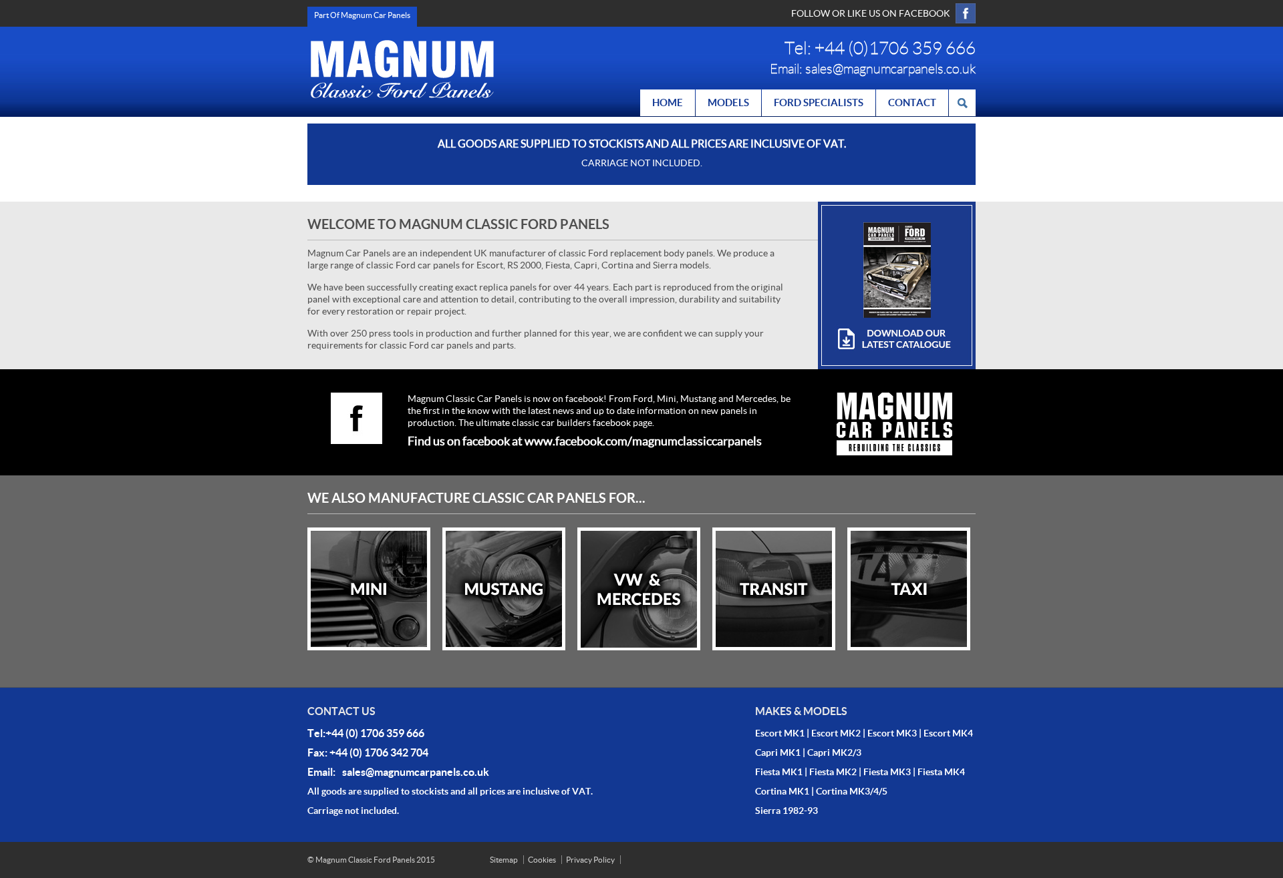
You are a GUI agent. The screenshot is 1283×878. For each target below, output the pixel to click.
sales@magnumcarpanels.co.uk (890, 68)
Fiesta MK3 (887, 771)
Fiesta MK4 (941, 771)
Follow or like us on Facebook (870, 13)
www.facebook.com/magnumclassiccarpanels (643, 441)
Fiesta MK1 (779, 771)
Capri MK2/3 (834, 752)
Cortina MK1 (782, 791)
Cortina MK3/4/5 (851, 791)
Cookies (542, 859)
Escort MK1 (780, 733)
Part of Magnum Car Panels (362, 15)
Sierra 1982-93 (786, 810)
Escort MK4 (948, 733)
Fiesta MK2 (833, 771)
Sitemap (504, 859)
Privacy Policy (590, 859)
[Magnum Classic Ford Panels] (402, 69)
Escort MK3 (892, 733)
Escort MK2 (836, 733)
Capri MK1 (778, 752)
